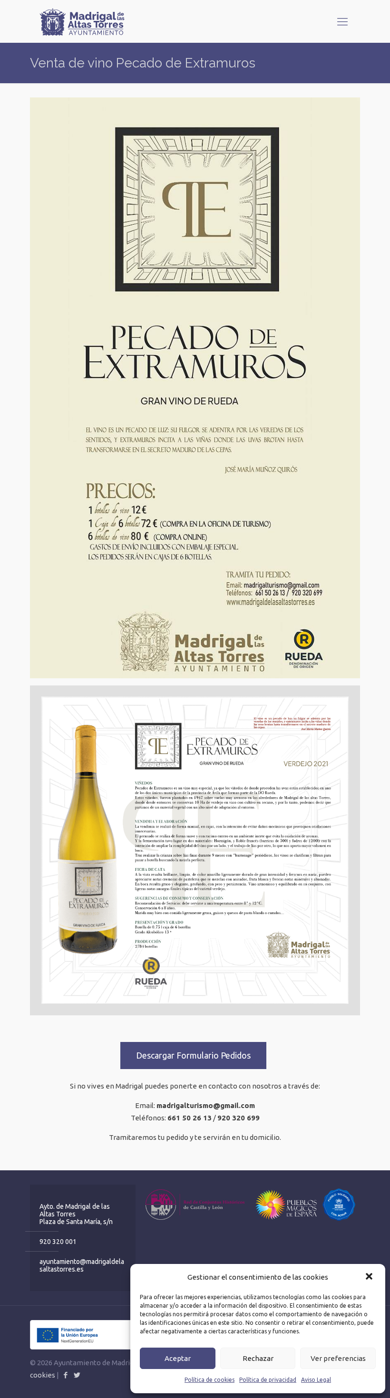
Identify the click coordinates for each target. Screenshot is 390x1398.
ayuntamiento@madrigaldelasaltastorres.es (81, 1265)
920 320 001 (58, 1241)
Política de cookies (209, 1380)
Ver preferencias (338, 1358)
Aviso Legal (316, 1380)
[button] (370, 1277)
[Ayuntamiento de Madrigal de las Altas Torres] (82, 21)
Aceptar (178, 1358)
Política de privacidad (267, 1380)
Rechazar (258, 1358)
